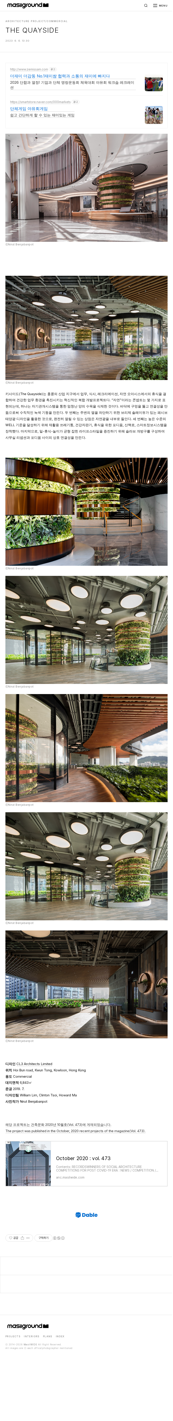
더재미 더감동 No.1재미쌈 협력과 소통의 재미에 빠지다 (60, 76)
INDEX (60, 1336)
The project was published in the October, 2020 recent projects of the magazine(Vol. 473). (75, 1131)
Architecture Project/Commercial (36, 21)
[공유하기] (22, 1238)
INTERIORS (31, 1336)
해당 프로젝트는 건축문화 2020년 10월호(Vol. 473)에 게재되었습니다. (58, 1124)
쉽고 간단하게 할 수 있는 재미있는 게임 (42, 115)
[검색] (146, 5)
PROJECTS (12, 1336)
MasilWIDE (30, 1344)
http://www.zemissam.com (29, 69)
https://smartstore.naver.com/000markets (40, 102)
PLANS (47, 1336)
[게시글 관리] (28, 1238)
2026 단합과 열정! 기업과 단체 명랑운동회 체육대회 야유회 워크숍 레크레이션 (72, 85)
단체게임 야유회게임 (29, 108)
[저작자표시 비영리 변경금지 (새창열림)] (58, 1238)
